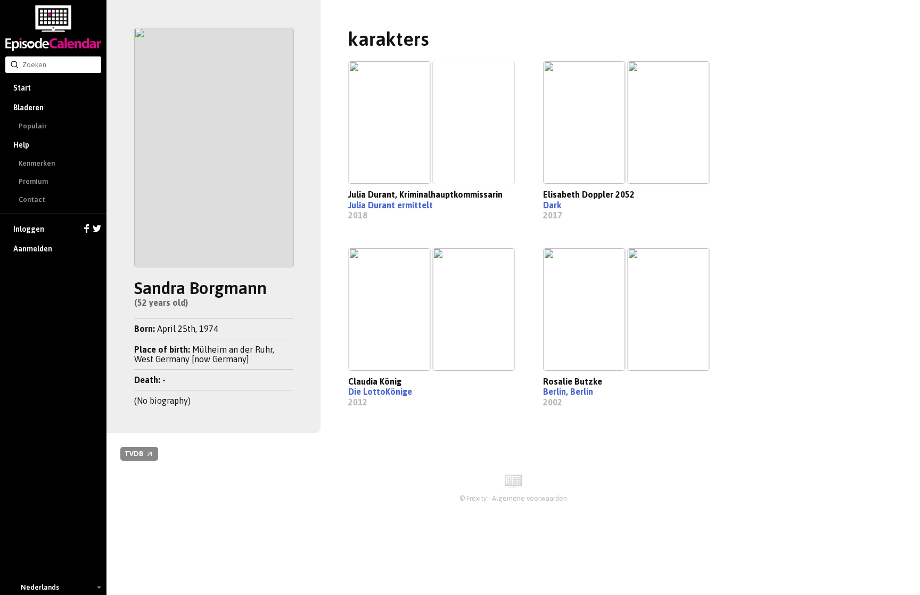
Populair (33, 126)
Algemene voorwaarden (529, 498)
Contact (32, 199)
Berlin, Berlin (568, 391)
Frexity (476, 498)
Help (21, 145)
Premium (33, 181)
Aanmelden (32, 248)
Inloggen (28, 229)
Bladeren (28, 107)
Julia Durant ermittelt (390, 205)
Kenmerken (37, 163)
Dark (552, 205)
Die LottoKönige (380, 391)
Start (22, 88)
